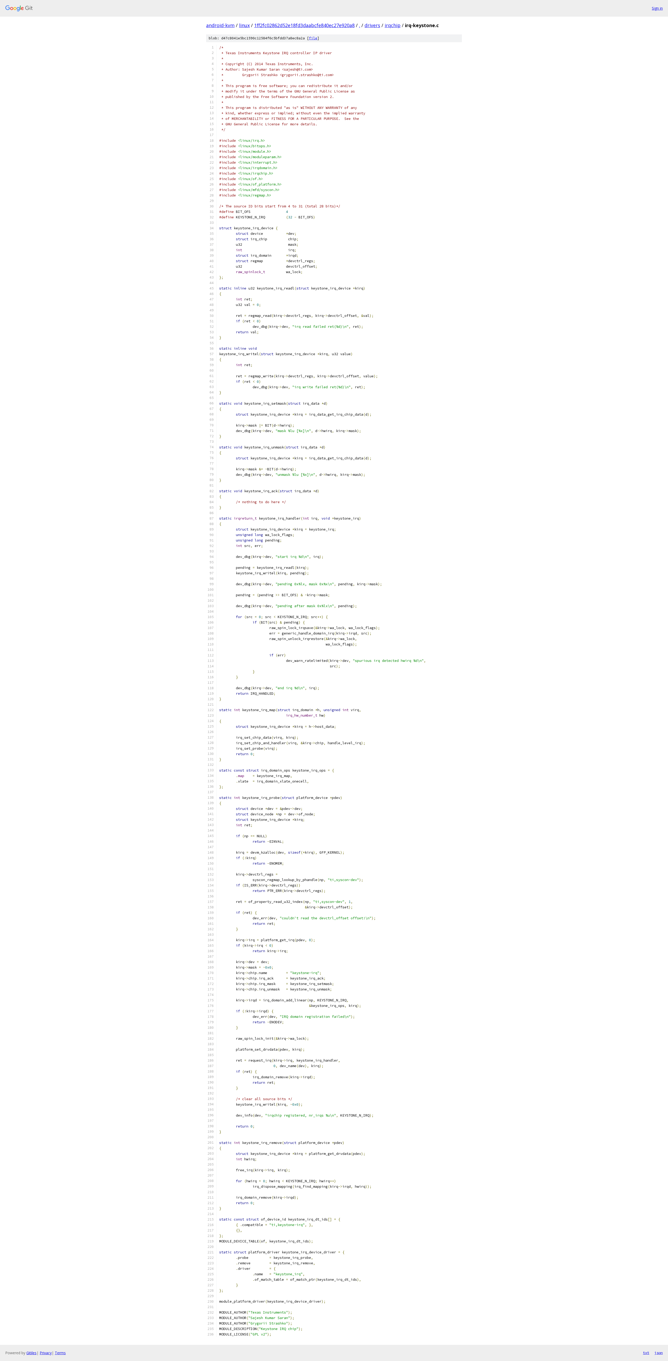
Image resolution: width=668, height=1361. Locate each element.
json (658, 1352)
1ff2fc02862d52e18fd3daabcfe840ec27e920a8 (304, 25)
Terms (60, 1352)
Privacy (46, 1352)
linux (244, 25)
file (313, 38)
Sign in (657, 8)
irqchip (393, 25)
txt (646, 1352)
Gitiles (31, 1352)
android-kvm (220, 25)
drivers (372, 25)
